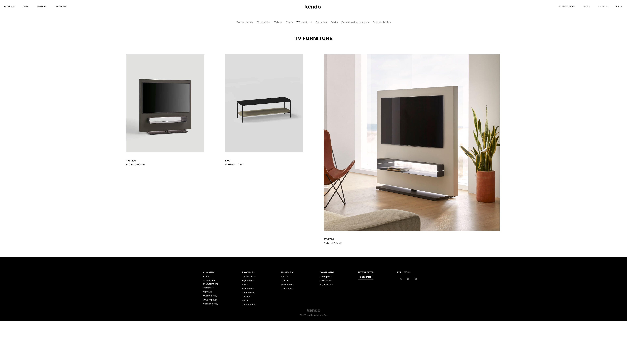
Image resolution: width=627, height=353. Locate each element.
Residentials (287, 284)
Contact (603, 6)
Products (9, 6)
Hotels (284, 276)
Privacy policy (210, 300)
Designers (60, 6)
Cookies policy (210, 304)
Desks (334, 22)
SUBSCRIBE (365, 277)
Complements (249, 304)
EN (617, 6)
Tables (278, 22)
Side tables (264, 22)
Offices (284, 280)
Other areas (287, 288)
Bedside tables (381, 22)
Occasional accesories (355, 22)
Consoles (321, 22)
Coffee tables (244, 22)
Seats (289, 22)
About (586, 6)
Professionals (567, 6)
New (25, 6)
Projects (41, 6)
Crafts (206, 276)
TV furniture (304, 22)
